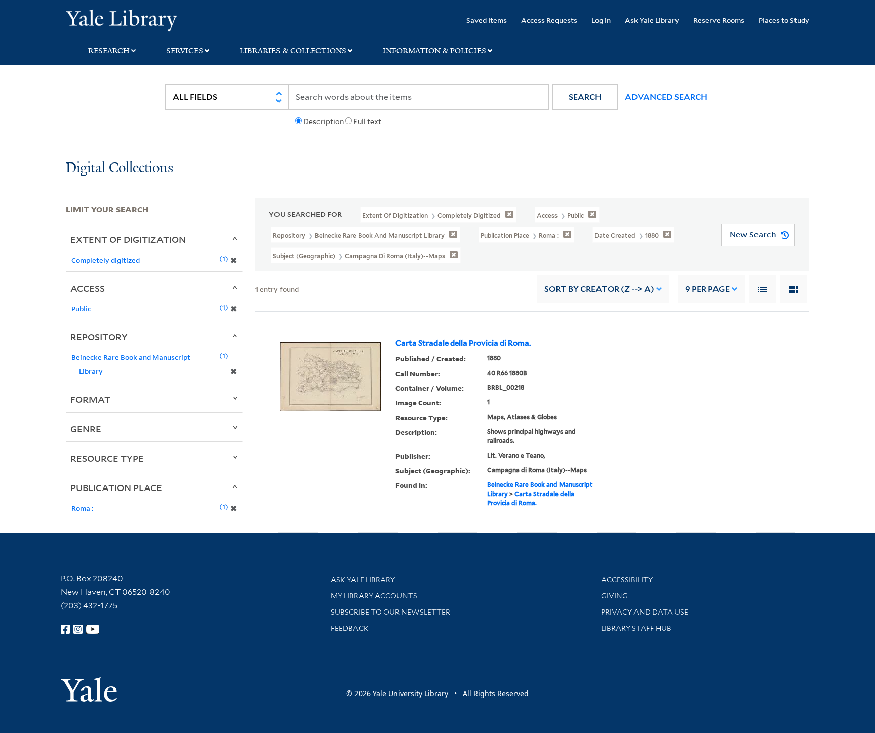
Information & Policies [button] (434, 51)
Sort (599, 289)
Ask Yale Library (652, 20)
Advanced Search (666, 97)
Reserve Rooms (718, 20)
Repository (99, 337)
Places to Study (784, 20)
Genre (85, 429)
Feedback (350, 628)
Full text (367, 121)
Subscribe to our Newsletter (390, 612)
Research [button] (109, 51)
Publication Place (116, 487)
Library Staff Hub (636, 628)
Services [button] (184, 51)
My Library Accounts (374, 596)
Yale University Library (121, 19)
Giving (614, 596)
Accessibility (627, 580)
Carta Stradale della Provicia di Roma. (463, 343)
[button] (585, 97)
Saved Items (486, 20)
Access (87, 288)
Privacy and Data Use (644, 612)
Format (90, 399)
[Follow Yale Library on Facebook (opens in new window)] (65, 629)
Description (323, 121)
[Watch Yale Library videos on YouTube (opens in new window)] (92, 629)
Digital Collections (119, 168)
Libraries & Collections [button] (293, 51)
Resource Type (107, 458)
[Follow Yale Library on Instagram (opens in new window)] (78, 629)
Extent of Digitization (128, 239)
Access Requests (549, 20)
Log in (601, 20)
